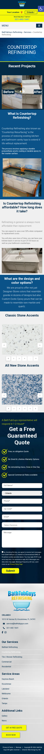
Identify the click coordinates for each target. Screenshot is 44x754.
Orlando (30, 12)
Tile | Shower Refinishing (12, 657)
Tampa (4, 703)
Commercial (6, 662)
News (4, 721)
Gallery (4, 716)
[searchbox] (22, 525)
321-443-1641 (22, 19)
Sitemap (18, 747)
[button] (41, 9)
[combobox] (22, 524)
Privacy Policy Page (16, 564)
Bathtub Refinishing (10, 647)
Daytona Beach (8, 679)
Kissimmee (6, 684)
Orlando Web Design (29, 750)
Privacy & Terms (8, 747)
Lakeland (5, 689)
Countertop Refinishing (11, 652)
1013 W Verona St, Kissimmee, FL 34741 (18, 619)
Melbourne (6, 693)
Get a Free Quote (14, 728)
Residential (6, 666)
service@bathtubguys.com (16, 623)
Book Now (11, 735)
